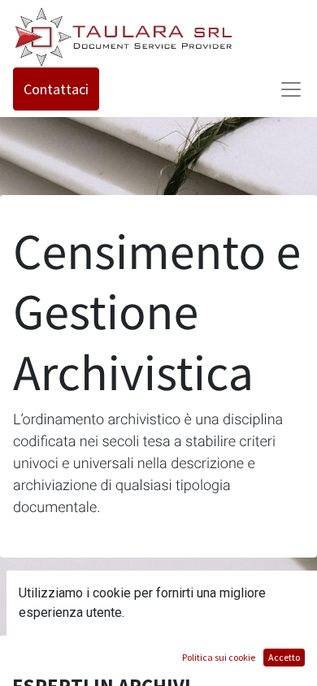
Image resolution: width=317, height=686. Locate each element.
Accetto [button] (284, 657)
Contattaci (56, 89)
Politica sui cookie (218, 657)
